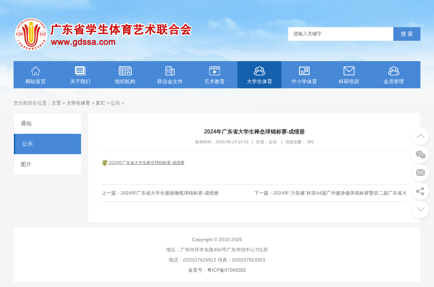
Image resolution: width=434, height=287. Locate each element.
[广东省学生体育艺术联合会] (104, 49)
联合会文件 (170, 81)
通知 (26, 123)
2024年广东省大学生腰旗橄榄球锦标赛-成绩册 (170, 193)
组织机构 (125, 81)
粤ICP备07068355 (226, 270)
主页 (56, 103)
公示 (115, 103)
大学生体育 (259, 81)
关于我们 (80, 81)
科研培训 (349, 81)
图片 (26, 164)
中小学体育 (304, 81)
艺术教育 (214, 81)
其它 (100, 103)
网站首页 (35, 81)
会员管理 (393, 81)
